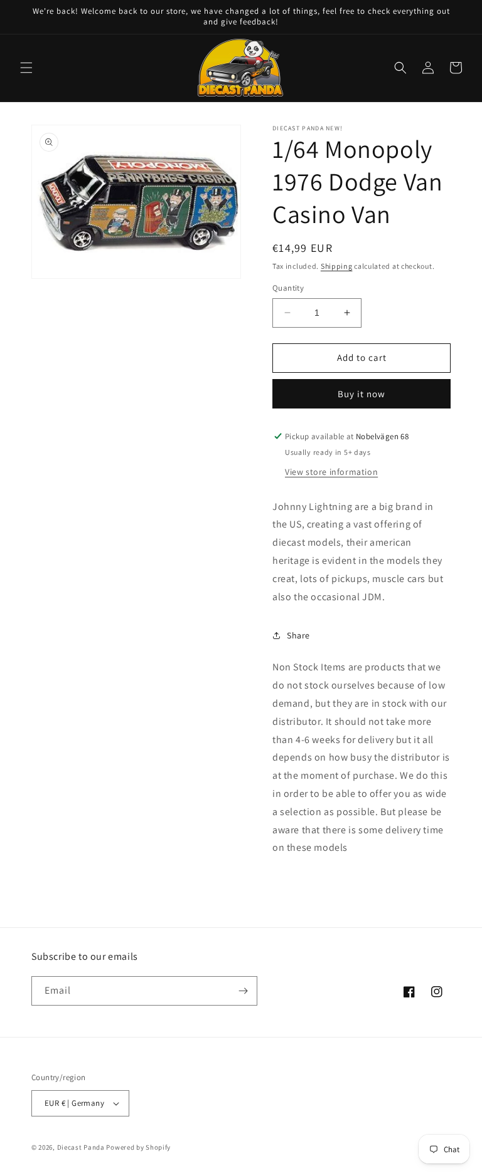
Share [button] (298, 635)
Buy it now (361, 394)
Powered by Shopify (138, 1147)
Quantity (288, 288)
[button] (26, 67)
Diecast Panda (81, 1147)
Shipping (337, 266)
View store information (331, 471)
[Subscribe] (243, 991)
